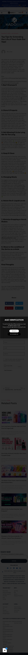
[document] (14, 327)
